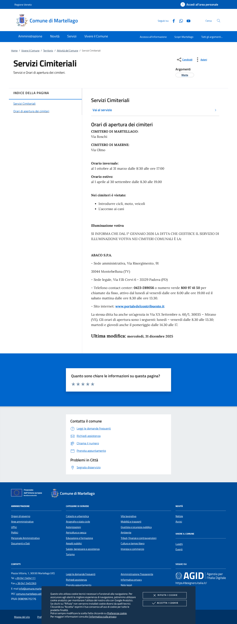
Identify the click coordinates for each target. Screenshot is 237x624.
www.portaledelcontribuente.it (139, 306)
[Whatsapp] (179, 20)
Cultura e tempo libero (132, 543)
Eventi (179, 549)
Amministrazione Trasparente (137, 574)
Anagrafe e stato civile (78, 522)
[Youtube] (187, 20)
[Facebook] (172, 20)
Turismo (70, 554)
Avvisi (179, 522)
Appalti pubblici (74, 543)
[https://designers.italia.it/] (201, 576)
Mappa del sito (22, 617)
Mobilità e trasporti (131, 522)
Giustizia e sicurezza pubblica (136, 527)
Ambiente (126, 532)
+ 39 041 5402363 (25, 583)
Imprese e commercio (132, 549)
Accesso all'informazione (153, 37)
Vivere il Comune (30, 51)
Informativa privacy (131, 580)
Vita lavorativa (128, 516)
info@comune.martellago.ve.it (35, 589)
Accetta (167, 603)
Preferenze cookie (117, 613)
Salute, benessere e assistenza (83, 549)
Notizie (179, 516)
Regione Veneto (23, 4)
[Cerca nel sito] (219, 21)
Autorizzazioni (73, 527)
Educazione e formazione (79, 538)
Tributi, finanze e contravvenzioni (138, 538)
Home (14, 51)
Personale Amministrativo (25, 538)
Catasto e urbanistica (77, 516)
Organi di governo (20, 516)
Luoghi (179, 544)
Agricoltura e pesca (76, 532)
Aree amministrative (22, 522)
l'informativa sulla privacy (102, 616)
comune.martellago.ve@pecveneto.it (36, 594)
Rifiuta (168, 595)
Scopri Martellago (183, 37)
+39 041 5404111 (25, 578)
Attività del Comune (67, 51)
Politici (14, 532)
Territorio (48, 51)
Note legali (126, 585)
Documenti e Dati (20, 543)
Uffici (14, 527)
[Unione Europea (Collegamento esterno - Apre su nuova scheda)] (27, 493)
